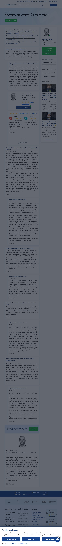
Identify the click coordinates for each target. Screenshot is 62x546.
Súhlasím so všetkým (50, 539)
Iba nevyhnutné (11, 539)
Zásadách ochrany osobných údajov (19, 543)
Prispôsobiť (31, 539)
